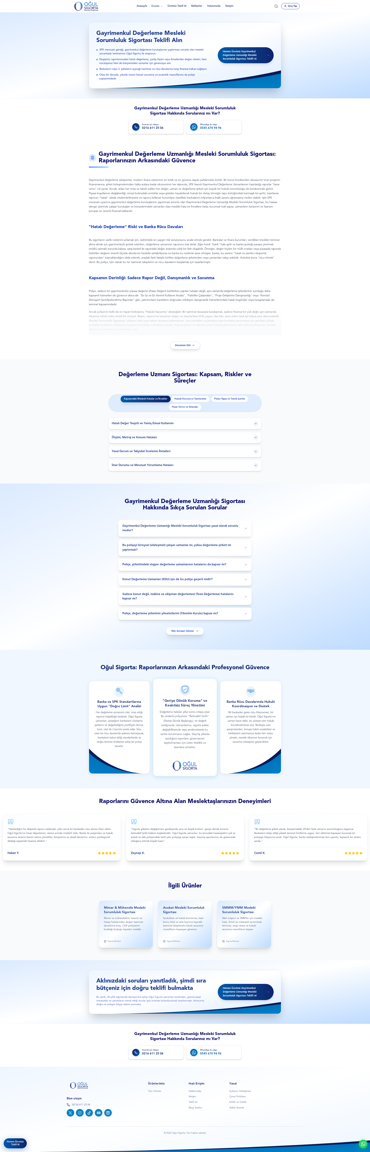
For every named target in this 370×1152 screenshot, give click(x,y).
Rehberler (196, 6)
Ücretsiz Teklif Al (176, 6)
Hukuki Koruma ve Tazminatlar (190, 399)
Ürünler (155, 6)
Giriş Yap (292, 6)
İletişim (229, 6)
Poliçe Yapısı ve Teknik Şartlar (229, 399)
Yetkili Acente (236, 1107)
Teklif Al (193, 1102)
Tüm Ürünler (154, 1091)
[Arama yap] (276, 6)
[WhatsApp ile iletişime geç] (363, 1144)
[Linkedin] (108, 1113)
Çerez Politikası (237, 1096)
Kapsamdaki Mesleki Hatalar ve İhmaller (145, 399)
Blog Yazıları (195, 1107)
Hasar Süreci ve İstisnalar (185, 407)
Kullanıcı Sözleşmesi (240, 1091)
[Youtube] (98, 1113)
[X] (70, 1113)
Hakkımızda (213, 6)
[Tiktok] (89, 1113)
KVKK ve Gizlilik (237, 1102)
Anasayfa (142, 6)
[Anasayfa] (86, 6)
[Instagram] (79, 1113)
